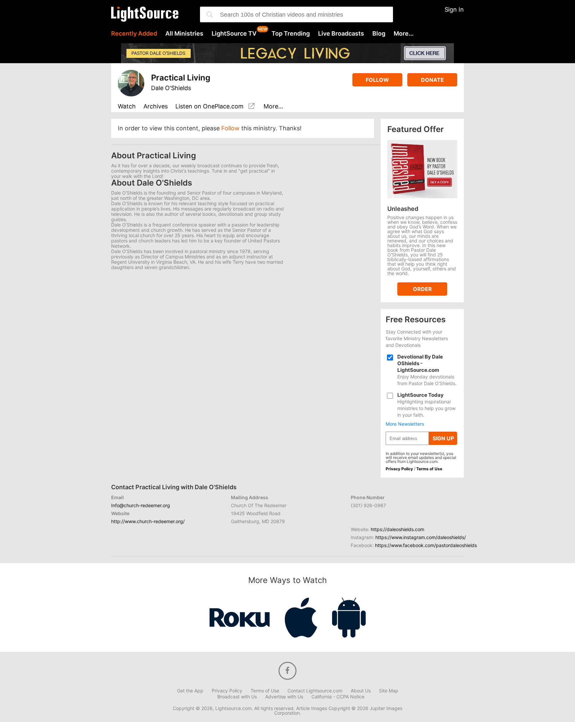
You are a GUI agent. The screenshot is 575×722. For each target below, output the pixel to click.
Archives (155, 106)
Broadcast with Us (237, 696)
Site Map (388, 690)
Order (422, 289)
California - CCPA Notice (337, 696)
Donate (432, 79)
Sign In (454, 9)
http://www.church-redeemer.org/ (148, 521)
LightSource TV (234, 34)
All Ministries (184, 34)
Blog (378, 34)
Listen (209, 106)
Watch (127, 106)
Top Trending (291, 34)
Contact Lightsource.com (315, 690)
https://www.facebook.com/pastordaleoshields (426, 545)
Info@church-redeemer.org (140, 505)
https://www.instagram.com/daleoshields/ (420, 537)
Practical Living (180, 77)
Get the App (190, 690)
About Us (361, 690)
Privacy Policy (399, 468)
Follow (377, 79)
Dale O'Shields (171, 87)
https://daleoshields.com (397, 529)
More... (404, 34)
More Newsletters (405, 424)
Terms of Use (429, 468)
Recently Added (134, 34)
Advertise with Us (284, 696)
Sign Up (443, 438)
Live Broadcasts (341, 34)
